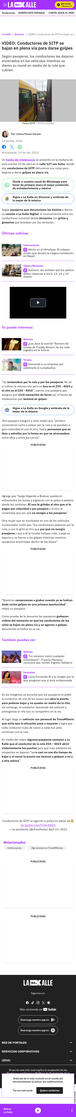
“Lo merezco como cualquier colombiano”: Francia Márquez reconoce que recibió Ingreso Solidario (47, 659)
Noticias (19, 34)
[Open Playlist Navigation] (71, 1110)
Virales (27, 359)
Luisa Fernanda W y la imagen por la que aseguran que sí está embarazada (48, 678)
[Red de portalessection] (70, 1042)
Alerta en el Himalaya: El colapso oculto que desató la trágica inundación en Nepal (48, 253)
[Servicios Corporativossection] (70, 1051)
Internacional (31, 245)
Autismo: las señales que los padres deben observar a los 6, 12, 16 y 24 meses (48, 273)
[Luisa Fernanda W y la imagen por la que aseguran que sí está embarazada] (11, 677)
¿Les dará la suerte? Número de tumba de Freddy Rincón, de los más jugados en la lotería (46, 347)
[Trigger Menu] (5, 5)
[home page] (38, 982)
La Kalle (6, 34)
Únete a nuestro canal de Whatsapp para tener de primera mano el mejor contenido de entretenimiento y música (41, 185)
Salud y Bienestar (33, 265)
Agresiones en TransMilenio (47, 847)
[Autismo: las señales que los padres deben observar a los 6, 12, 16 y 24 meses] (11, 271)
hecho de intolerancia (20, 159)
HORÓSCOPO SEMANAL (31, 12)
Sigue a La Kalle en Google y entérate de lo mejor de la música (41, 409)
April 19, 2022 (58, 829)
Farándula (29, 672)
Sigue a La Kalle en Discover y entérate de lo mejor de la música (40, 198)
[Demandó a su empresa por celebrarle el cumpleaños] (11, 365)
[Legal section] (70, 1060)
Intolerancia (14, 847)
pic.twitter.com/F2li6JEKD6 (38, 825)
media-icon (38, 1110)
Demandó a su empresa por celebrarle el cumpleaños (43, 366)
